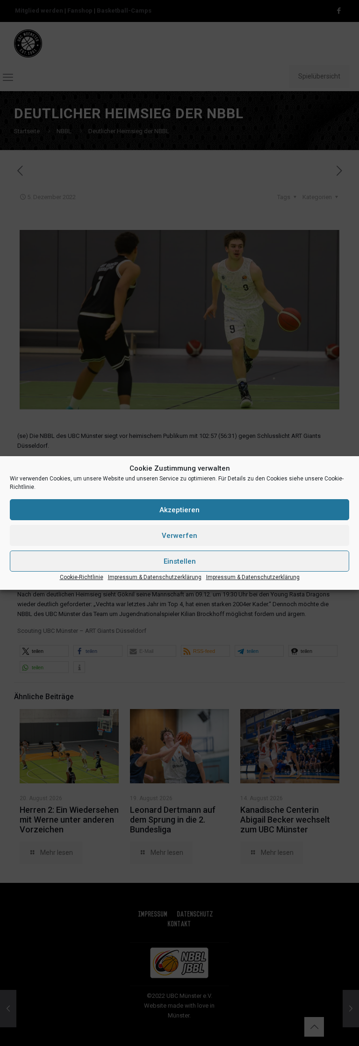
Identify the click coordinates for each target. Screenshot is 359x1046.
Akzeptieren (179, 510)
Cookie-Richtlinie (81, 577)
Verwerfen (179, 535)
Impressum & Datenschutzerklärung (154, 577)
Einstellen (180, 561)
